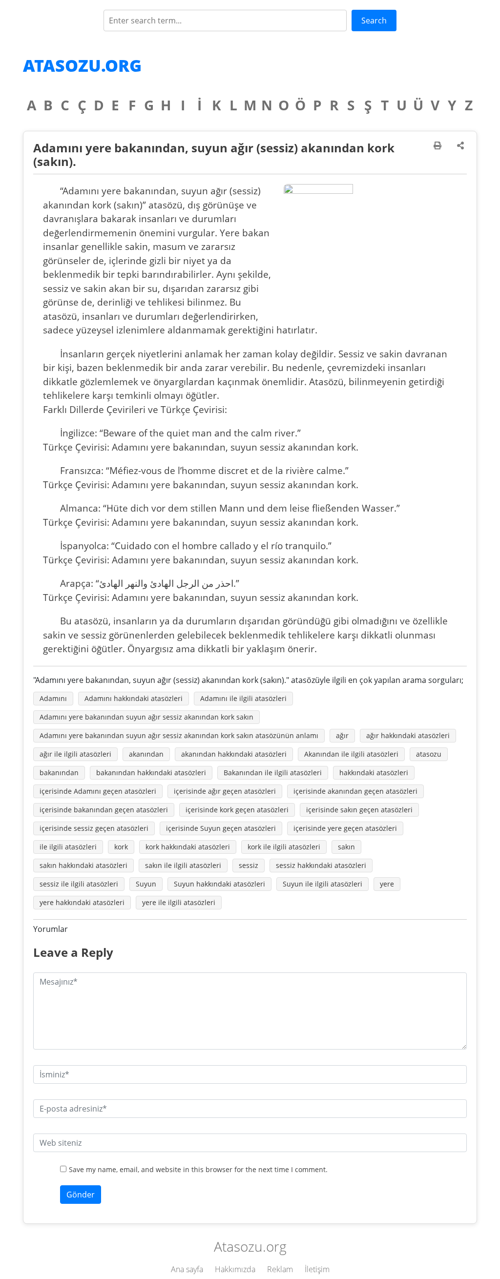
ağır (342, 735)
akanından (146, 754)
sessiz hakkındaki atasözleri (321, 865)
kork (121, 846)
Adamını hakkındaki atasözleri (133, 698)
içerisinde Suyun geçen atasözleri (221, 828)
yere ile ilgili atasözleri (178, 902)
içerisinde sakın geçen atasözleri (359, 809)
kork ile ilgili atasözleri (284, 846)
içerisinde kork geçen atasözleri (237, 809)
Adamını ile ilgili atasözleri (243, 698)
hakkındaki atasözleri (373, 772)
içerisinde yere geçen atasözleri (345, 828)
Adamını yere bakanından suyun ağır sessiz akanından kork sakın (146, 717)
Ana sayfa (187, 1269)
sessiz (248, 865)
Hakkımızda (235, 1269)
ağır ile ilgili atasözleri (75, 754)
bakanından (59, 772)
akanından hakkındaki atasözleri (234, 754)
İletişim (317, 1269)
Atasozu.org (82, 65)
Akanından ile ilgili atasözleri (351, 754)
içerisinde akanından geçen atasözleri (355, 791)
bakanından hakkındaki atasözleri (151, 772)
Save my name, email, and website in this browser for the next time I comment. (198, 1169)
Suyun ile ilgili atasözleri (322, 883)
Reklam (280, 1269)
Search (374, 20)
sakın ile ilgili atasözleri (183, 865)
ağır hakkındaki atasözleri (408, 735)
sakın (346, 846)
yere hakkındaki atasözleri (82, 902)
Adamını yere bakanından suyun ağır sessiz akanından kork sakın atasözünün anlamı (179, 735)
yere (387, 883)
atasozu (428, 754)
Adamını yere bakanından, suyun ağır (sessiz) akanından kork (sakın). (214, 155)
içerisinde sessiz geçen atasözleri (94, 828)
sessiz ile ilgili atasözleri (79, 883)
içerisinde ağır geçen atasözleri (225, 791)
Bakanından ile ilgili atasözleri (273, 772)
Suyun (146, 883)
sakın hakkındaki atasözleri (83, 865)
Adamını (53, 698)
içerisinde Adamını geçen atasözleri (98, 791)
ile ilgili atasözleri (68, 846)
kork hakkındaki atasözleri (188, 846)
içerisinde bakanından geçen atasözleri (104, 809)
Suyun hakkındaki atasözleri (219, 883)
